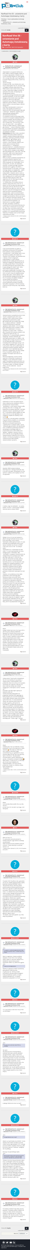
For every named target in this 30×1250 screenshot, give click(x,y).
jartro (15, 827)
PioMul (15, 62)
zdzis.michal (16, 938)
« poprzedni (20, 28)
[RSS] (14, 1243)
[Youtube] (10, 1243)
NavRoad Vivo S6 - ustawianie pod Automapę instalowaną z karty (13, 66)
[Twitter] (7, 1243)
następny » (26, 28)
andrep (15, 618)
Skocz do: (16, 1233)
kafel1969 (15, 792)
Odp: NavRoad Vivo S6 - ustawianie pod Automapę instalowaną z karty (14, 243)
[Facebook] (3, 1243)
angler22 (15, 239)
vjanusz (15, 871)
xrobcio (15, 1093)
